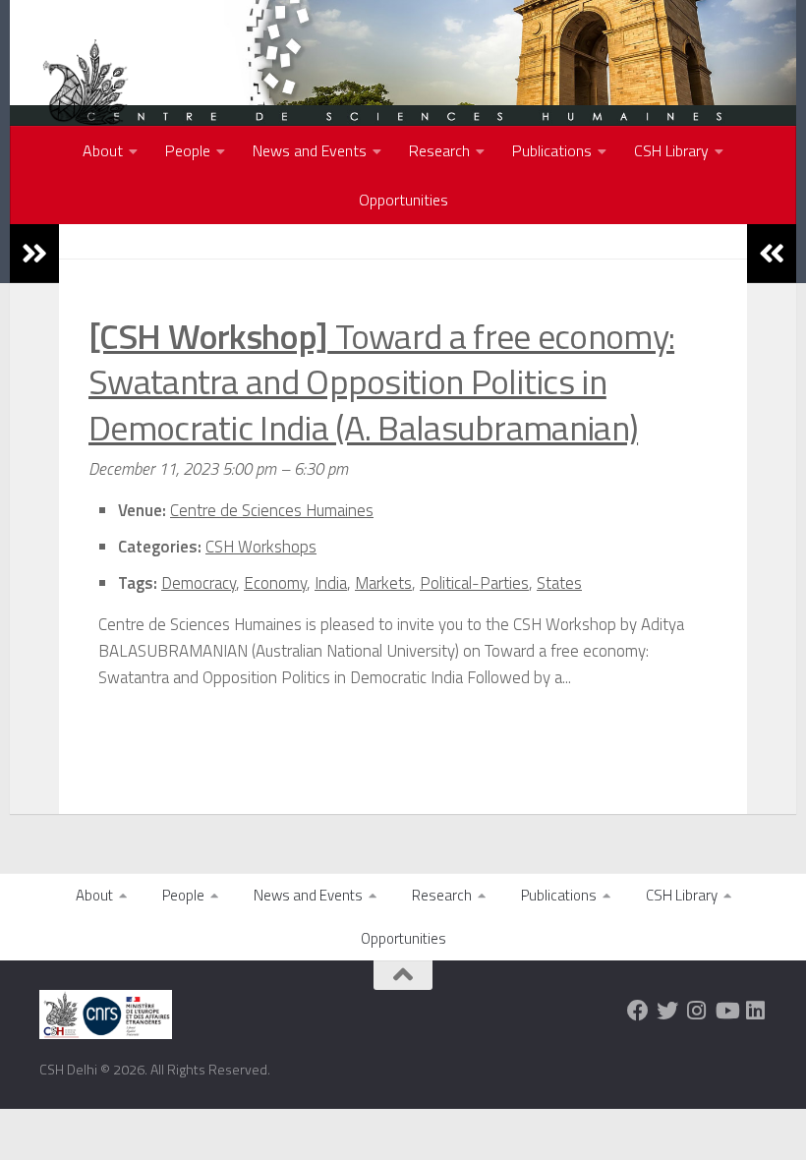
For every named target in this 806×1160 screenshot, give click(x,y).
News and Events (310, 150)
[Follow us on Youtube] (726, 1010)
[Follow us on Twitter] (667, 1010)
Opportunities (403, 199)
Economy (275, 583)
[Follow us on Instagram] (697, 1010)
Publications (552, 150)
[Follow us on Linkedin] (756, 1010)
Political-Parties (474, 583)
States (559, 583)
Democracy (198, 583)
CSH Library (671, 150)
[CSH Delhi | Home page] (86, 98)
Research (439, 150)
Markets (383, 583)
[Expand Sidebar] (34, 253)
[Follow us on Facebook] (638, 1010)
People (187, 150)
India (331, 583)
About (103, 150)
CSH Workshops (261, 546)
